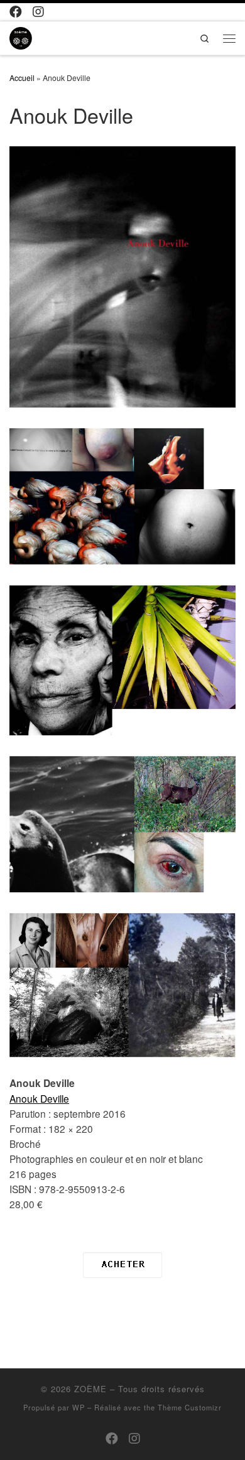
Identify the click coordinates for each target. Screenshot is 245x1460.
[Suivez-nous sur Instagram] (38, 11)
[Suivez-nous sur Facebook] (15, 11)
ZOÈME (90, 1389)
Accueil (22, 77)
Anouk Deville (39, 1098)
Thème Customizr (190, 1407)
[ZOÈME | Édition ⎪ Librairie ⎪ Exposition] (20, 36)
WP (78, 1407)
